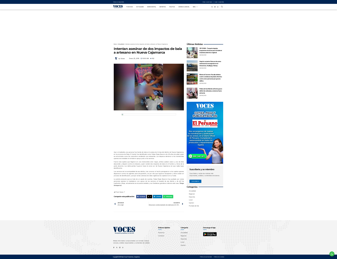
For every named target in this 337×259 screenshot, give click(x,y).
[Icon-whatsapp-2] (218, 7)
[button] (141, 196)
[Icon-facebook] (113, 247)
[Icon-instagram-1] (215, 7)
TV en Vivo (129, 6)
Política (172, 6)
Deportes (162, 6)
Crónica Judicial (183, 6)
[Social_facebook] (209, 7)
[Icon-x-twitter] (116, 247)
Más (194, 6)
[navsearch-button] (222, 6)
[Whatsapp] (122, 247)
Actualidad (140, 6)
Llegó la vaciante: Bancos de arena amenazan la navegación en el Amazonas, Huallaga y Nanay (210, 64)
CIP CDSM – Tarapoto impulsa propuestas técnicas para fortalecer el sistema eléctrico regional (210, 50)
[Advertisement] (168, 23)
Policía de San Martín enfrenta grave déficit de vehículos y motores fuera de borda (210, 91)
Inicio (115, 44)
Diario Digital (151, 6)
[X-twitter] (212, 7)
